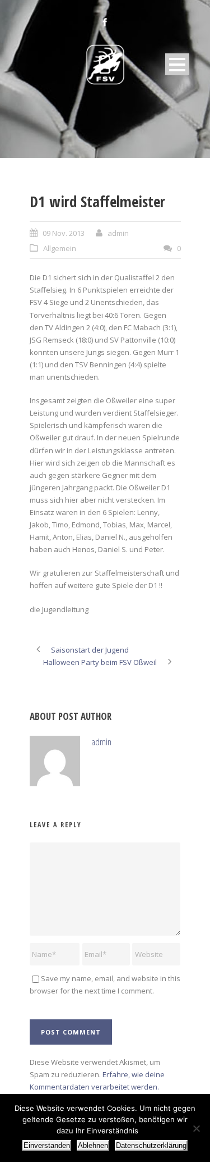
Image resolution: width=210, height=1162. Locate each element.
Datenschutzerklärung (151, 1145)
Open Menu (177, 64)
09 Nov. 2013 (64, 233)
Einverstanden (47, 1145)
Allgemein (59, 248)
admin (118, 233)
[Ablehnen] (196, 1128)
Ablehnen (93, 1145)
